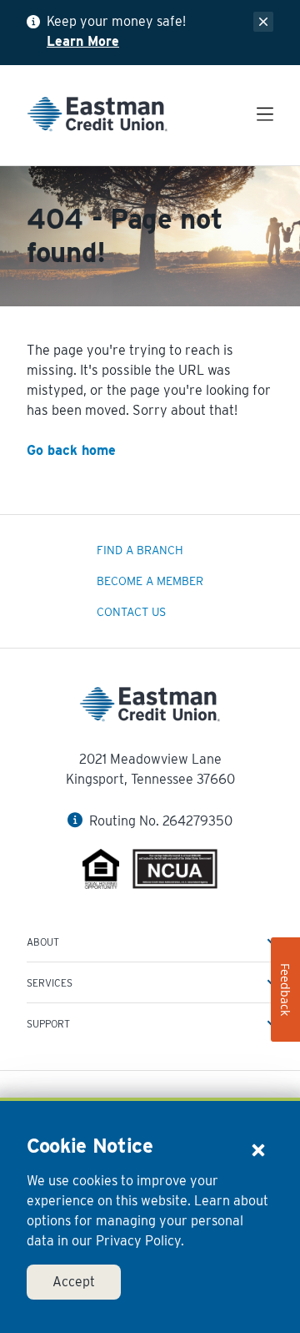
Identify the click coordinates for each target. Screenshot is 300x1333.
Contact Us (131, 612)
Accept (73, 1282)
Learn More (83, 41)
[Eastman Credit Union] (97, 117)
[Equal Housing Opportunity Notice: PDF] (101, 872)
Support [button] (48, 1023)
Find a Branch (140, 550)
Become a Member (150, 581)
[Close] (258, 1149)
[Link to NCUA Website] (175, 872)
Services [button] (49, 983)
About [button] (43, 942)
